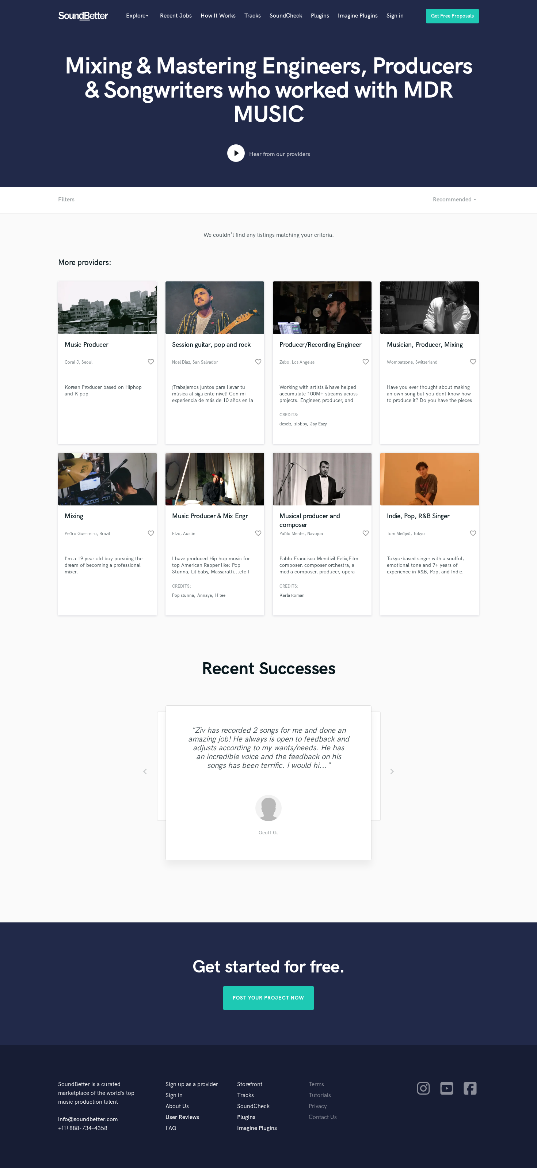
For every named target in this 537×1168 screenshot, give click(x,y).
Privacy (318, 1106)
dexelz (285, 424)
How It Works (218, 15)
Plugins (320, 15)
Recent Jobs (176, 15)
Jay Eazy (318, 424)
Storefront (249, 1084)
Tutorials (320, 1095)
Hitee (220, 595)
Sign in (395, 15)
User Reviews (182, 1117)
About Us (177, 1106)
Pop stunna (183, 595)
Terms (316, 1084)
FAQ (170, 1128)
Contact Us (323, 1117)
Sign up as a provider (191, 1084)
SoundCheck (286, 15)
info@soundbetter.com (88, 1119)
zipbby (300, 424)
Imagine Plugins (358, 15)
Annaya (204, 595)
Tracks (252, 15)
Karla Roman (292, 595)
